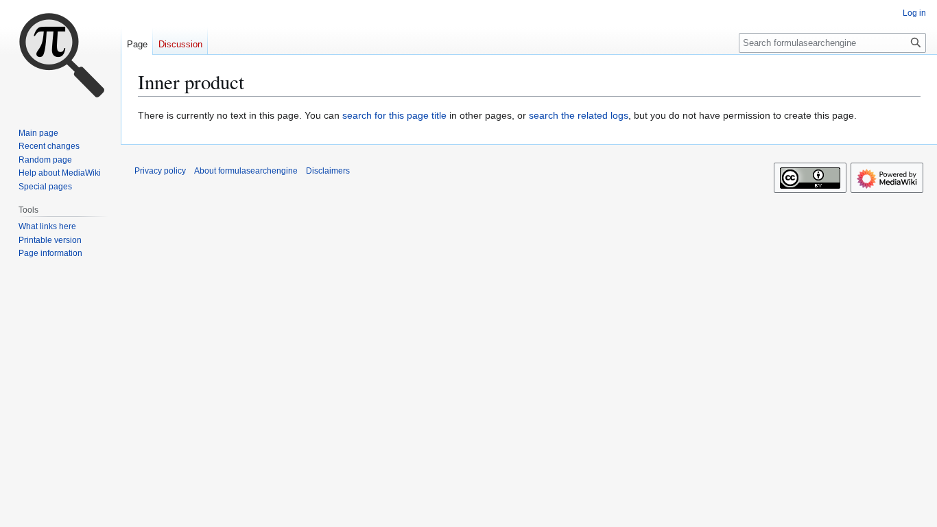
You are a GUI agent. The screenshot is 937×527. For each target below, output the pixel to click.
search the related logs (578, 115)
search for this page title (394, 115)
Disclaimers (328, 171)
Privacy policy (160, 171)
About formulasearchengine (246, 171)
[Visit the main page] (60, 55)
